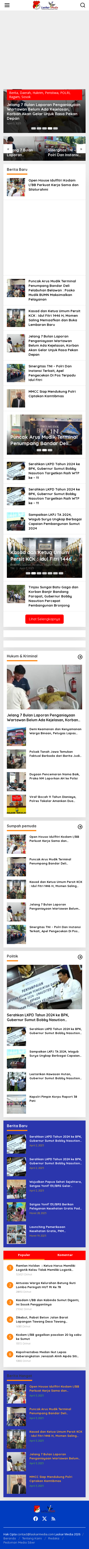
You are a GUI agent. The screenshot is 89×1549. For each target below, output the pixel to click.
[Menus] (7, 5)
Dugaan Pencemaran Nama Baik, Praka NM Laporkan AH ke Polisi (54, 776)
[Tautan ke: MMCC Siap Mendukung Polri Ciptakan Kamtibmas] (16, 398)
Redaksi (53, 1538)
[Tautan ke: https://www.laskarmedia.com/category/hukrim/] (80, 657)
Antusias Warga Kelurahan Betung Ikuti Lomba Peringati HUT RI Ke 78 (46, 1285)
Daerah (25, 93)
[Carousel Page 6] (55, 573)
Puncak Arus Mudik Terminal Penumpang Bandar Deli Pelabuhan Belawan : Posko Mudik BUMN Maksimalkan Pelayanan (52, 290)
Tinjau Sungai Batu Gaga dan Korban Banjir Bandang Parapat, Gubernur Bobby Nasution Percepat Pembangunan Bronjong (53, 596)
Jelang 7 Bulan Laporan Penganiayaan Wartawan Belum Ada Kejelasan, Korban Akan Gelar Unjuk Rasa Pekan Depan (43, 111)
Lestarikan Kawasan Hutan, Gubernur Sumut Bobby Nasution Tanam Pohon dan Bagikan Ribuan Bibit (55, 1076)
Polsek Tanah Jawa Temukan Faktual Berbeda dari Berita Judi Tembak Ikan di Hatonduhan (54, 754)
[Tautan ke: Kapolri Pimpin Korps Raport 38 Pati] (16, 1104)
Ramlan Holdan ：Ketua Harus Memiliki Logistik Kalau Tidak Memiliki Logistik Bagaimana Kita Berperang (45, 1268)
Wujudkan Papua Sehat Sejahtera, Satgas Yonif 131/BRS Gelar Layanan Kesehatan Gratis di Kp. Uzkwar (55, 1184)
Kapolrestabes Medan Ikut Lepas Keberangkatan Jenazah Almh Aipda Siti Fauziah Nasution (46, 1354)
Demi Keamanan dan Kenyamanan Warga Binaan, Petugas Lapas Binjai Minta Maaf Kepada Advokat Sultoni (55, 731)
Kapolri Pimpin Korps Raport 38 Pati (53, 1099)
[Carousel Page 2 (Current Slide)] (44, 450)
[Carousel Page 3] (44, 128)
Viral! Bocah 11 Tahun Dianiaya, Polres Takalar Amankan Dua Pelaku (52, 799)
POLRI (65, 93)
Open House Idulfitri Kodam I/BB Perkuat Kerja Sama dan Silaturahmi (54, 185)
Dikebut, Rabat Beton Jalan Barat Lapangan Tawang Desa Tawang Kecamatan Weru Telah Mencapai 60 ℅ (45, 1319)
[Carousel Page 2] (39, 128)
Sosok (26, 97)
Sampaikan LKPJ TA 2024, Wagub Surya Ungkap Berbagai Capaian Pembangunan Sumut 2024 (55, 521)
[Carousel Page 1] (33, 128)
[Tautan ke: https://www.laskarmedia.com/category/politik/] (80, 957)
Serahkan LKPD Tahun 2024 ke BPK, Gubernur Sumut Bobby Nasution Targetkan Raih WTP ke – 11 (54, 471)
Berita (13, 93)
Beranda (9, 1538)
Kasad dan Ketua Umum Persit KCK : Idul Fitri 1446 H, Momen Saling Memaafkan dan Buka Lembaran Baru (54, 318)
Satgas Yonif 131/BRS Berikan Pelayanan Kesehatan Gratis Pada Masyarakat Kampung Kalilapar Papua (55, 1206)
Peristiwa (51, 93)
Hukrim (38, 93)
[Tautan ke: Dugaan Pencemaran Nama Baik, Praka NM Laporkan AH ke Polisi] (16, 781)
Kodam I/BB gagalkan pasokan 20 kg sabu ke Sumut (48, 1337)
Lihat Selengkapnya (44, 619)
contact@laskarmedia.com (35, 1534)
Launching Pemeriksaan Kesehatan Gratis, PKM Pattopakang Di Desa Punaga (51, 1229)
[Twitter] (44, 1519)
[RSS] (53, 1519)
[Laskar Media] (45, 5)
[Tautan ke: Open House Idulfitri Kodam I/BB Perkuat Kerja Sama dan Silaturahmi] (16, 187)
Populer (24, 1255)
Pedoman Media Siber (19, 1542)
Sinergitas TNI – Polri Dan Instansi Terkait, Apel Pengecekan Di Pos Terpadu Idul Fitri (65, 152)
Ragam (14, 97)
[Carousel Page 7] (61, 573)
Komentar (65, 1255)
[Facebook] (36, 1519)
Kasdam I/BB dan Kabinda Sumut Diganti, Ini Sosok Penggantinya (47, 1302)
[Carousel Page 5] (55, 128)
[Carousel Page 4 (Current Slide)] (50, 128)
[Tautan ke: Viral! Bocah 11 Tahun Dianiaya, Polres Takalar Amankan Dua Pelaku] (16, 804)
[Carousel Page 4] (44, 573)
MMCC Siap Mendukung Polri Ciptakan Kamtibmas (52, 393)
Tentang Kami (32, 1538)
